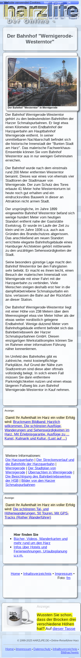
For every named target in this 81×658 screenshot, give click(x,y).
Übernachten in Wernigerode (50, 472)
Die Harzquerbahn (19, 460)
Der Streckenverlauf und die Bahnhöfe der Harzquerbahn (39, 462)
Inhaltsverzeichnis (37, 574)
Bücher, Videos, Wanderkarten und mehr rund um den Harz (41, 541)
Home (15, 574)
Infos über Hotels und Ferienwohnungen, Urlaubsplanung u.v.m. (40, 551)
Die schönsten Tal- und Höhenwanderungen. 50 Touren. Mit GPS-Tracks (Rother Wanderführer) (37, 513)
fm (68, 578)
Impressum (63, 574)
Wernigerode (15, 468)
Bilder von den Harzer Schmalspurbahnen (30, 483)
